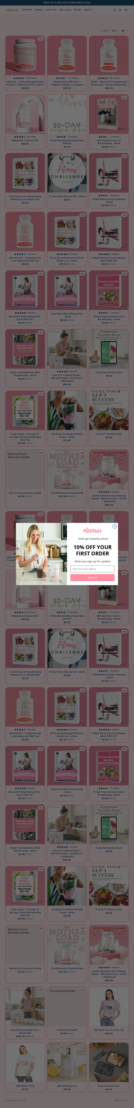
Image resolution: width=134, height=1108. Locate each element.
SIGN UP (92, 577)
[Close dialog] (114, 526)
